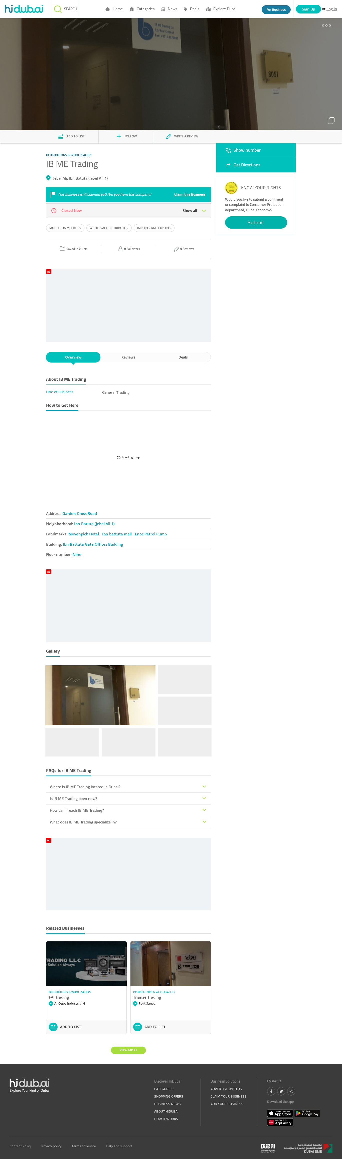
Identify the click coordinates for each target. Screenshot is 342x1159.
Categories (145, 8)
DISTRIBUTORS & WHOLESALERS (70, 992)
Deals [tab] (183, 357)
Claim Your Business (229, 1096)
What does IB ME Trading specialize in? (83, 822)
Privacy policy (51, 1146)
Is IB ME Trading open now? (73, 798)
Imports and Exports (154, 228)
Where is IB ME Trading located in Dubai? (85, 786)
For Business (276, 9)
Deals (194, 8)
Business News (167, 1104)
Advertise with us (226, 1089)
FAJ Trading (59, 997)
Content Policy (20, 1146)
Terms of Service (84, 1146)
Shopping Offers (168, 1096)
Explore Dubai (224, 8)
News (172, 8)
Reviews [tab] (128, 357)
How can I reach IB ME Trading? (77, 810)
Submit (256, 222)
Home (117, 8)
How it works (166, 1119)
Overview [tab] (73, 357)
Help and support (119, 1146)
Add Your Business (227, 1104)
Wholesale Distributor (109, 228)
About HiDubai (166, 1111)
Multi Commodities (65, 228)
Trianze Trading (147, 997)
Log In (331, 8)
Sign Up (308, 9)
